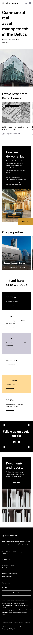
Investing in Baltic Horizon (9, 573)
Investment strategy (8, 565)
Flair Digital (12, 628)
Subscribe (16, 593)
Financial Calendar (7, 576)
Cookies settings (7, 622)
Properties (5, 568)
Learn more (16, 483)
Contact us (27, 622)
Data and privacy (18, 622)
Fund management (7, 571)
